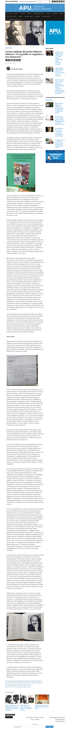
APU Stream (37, 16)
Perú (22, 686)
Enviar (49, 726)
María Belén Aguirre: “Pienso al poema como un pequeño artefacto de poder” (59, 108)
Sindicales (54, 13)
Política (16, 13)
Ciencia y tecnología (11, 16)
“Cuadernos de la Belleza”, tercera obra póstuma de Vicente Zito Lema (60, 143)
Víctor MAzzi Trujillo (12, 686)
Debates (20, 16)
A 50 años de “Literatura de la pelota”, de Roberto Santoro (26, 708)
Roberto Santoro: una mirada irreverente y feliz (42, 707)
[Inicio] (35, 8)
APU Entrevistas (46, 16)
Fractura (8, 48)
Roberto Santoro (23, 682)
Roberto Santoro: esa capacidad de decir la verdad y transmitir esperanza (12, 708)
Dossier (61, 13)
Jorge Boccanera (35, 682)
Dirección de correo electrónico (17, 727)
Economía (22, 13)
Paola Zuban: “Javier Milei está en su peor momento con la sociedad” (60, 72)
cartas (28, 686)
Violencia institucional (38, 13)
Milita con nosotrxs (11, 1)
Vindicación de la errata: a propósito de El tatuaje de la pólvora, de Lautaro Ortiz (60, 120)
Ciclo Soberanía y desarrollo (13, 19)
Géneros (29, 13)
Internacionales (28, 16)
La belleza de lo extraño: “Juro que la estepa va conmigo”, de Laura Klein (59, 132)
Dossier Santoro (11, 682)
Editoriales (9, 13)
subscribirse (9, 717)
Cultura (48, 13)
